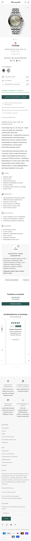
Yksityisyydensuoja (7, 462)
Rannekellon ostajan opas (9, 439)
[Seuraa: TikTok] (15, 525)
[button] (14, 368)
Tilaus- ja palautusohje (8, 454)
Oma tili (4, 431)
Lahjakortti (5, 442)
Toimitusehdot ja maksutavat (10, 456)
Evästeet (4, 465)
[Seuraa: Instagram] (7, 525)
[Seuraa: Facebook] (2, 525)
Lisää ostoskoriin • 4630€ (15, 97)
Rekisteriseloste (6, 459)
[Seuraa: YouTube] (11, 525)
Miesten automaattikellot (11, 280)
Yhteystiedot (5, 428)
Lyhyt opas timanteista (8, 436)
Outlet (3, 434)
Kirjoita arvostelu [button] (15, 304)
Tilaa (6, 518)
